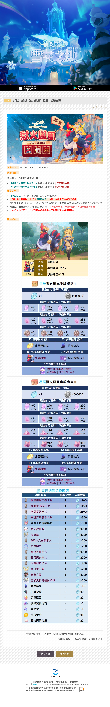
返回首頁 (64, 653)
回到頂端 (45, 653)
